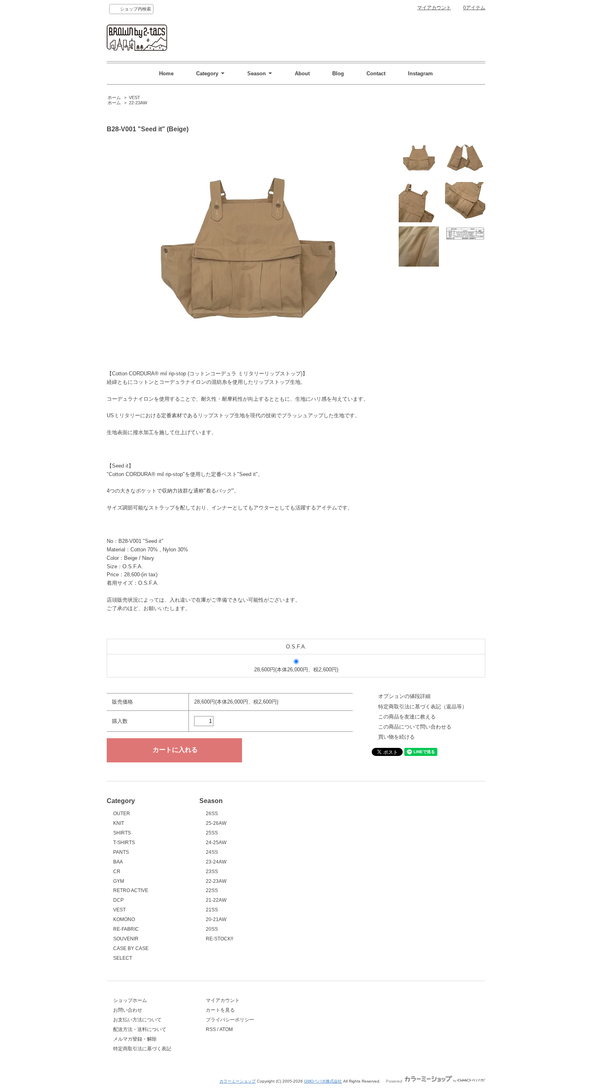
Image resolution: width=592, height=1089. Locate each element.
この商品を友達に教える (407, 717)
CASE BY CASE (131, 948)
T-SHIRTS (124, 842)
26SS (212, 813)
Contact (375, 73)
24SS (212, 852)
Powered (395, 1081)
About (302, 73)
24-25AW (216, 842)
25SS (212, 833)
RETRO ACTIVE (130, 890)
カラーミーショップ (237, 1081)
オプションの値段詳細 (404, 696)
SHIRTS (122, 833)
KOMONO (124, 919)
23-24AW (216, 862)
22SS (212, 890)
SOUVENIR (126, 939)
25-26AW (216, 823)
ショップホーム (130, 1000)
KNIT (118, 823)
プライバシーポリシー (230, 1020)
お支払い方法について (137, 1020)
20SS (212, 929)
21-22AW (216, 900)
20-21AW (216, 919)
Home (166, 73)
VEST (134, 97)
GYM (118, 881)
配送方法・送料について (139, 1029)
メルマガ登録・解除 (135, 1039)
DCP (118, 900)
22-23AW (138, 102)
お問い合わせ (127, 1010)
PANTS (121, 852)
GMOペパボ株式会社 (323, 1081)
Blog (338, 73)
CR (116, 871)
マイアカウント (434, 7)
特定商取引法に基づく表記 (142, 1049)
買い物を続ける (396, 737)
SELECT (122, 958)
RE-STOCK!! (219, 939)
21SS (212, 910)
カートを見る (220, 1010)
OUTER (121, 813)
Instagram (420, 73)
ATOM (226, 1029)
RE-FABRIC (126, 929)
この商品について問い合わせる (414, 727)
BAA (118, 862)
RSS (211, 1029)
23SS (212, 871)
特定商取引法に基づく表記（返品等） (422, 707)
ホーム (114, 97)
